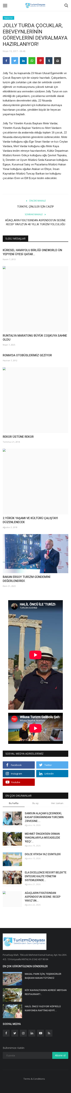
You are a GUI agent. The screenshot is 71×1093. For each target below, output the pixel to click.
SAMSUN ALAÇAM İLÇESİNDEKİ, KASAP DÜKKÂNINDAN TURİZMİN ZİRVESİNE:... (44, 817)
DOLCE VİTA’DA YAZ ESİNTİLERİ (43, 854)
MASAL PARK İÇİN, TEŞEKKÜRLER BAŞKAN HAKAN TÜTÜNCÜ (43, 976)
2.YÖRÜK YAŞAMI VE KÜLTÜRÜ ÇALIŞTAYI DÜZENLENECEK (30, 520)
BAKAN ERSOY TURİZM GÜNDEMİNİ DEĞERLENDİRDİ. (26, 579)
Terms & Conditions (34, 1078)
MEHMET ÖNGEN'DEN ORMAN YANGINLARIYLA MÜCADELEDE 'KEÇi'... (42, 837)
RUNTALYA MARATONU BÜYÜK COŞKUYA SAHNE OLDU (35, 337)
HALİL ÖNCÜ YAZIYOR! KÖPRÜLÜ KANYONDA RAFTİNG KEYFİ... (43, 1008)
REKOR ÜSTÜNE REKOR (18, 436)
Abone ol (60, 1055)
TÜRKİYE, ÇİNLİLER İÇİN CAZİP (35, 206)
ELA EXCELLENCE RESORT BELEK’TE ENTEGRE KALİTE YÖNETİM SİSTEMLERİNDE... (45, 876)
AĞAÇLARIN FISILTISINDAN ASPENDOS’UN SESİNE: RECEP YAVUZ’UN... (42, 896)
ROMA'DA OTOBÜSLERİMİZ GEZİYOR (27, 355)
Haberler (8, 17)
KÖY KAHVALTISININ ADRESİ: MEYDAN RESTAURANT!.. (45, 992)
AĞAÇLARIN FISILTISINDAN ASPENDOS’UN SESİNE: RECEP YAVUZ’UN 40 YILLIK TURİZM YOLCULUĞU (35, 222)
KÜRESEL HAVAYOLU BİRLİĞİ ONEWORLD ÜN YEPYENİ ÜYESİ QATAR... (32, 252)
